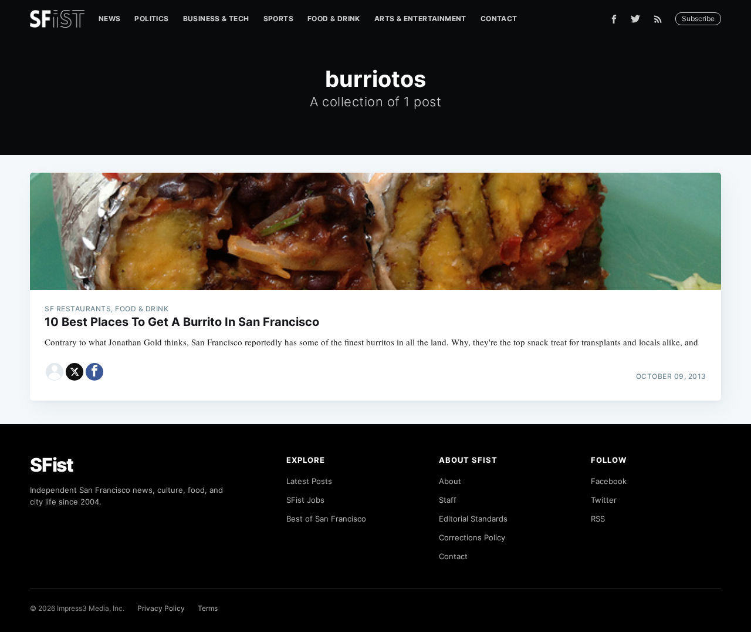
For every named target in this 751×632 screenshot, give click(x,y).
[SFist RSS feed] (661, 19)
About (450, 481)
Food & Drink (333, 18)
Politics (151, 18)
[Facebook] (614, 19)
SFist (51, 464)
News (110, 18)
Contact (499, 18)
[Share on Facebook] (94, 372)
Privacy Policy (161, 608)
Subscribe (698, 18)
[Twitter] (635, 19)
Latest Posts (309, 481)
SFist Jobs (305, 500)
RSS (598, 518)
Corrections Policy (472, 537)
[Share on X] (74, 372)
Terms (208, 608)
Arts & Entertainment (420, 18)
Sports (278, 18)
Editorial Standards (473, 518)
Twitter (604, 500)
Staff (447, 500)
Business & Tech (216, 18)
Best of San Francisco (326, 518)
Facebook (609, 481)
